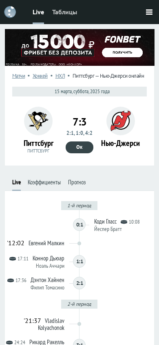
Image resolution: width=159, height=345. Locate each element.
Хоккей (40, 75)
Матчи (18, 75)
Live (38, 12)
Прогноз (77, 182)
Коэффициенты (44, 182)
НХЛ (60, 75)
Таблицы (64, 12)
